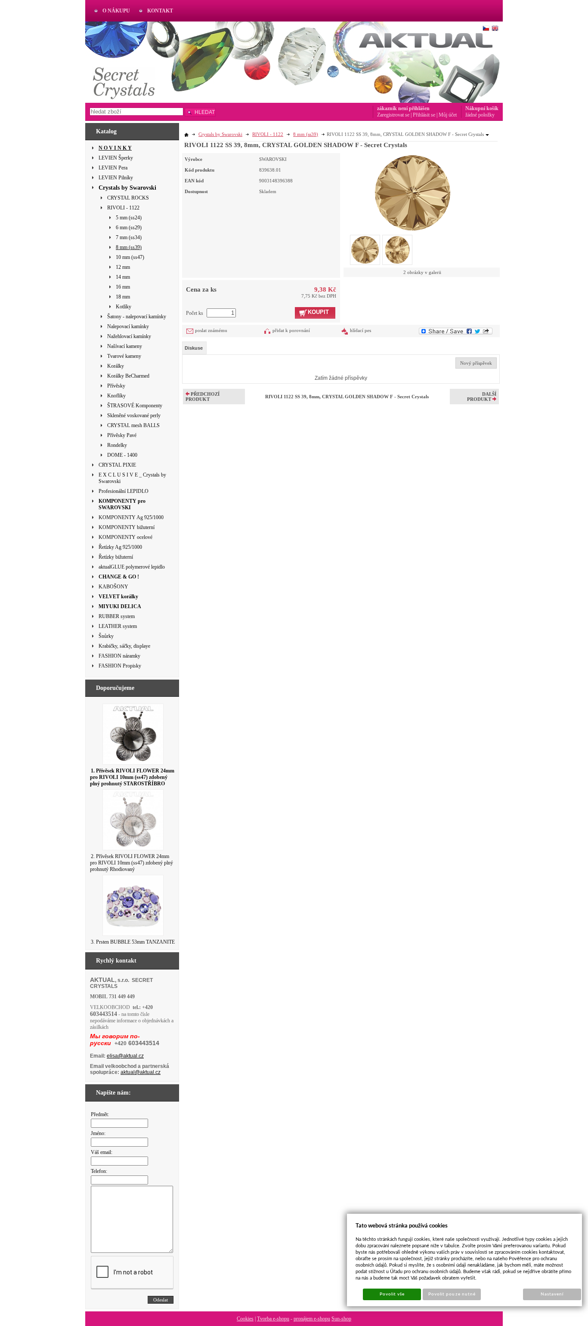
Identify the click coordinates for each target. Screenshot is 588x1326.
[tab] (194, 347)
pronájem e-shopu (312, 1319)
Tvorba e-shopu (273, 1319)
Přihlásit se (424, 115)
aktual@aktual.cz (141, 1072)
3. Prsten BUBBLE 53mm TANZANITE (133, 942)
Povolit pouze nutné (452, 1294)
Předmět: (100, 1114)
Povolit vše (392, 1294)
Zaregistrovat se (393, 115)
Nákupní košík (481, 108)
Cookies (245, 1319)
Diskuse (194, 348)
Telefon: (99, 1171)
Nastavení (552, 1294)
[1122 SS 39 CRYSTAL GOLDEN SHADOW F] (412, 192)
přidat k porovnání (291, 330)
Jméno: (98, 1133)
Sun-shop (341, 1319)
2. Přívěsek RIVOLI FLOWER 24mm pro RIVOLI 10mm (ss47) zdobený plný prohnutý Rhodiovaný (131, 862)
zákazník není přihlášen (403, 108)
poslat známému (211, 330)
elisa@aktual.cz (125, 1056)
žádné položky (480, 115)
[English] (495, 28)
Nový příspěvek (476, 363)
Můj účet (448, 115)
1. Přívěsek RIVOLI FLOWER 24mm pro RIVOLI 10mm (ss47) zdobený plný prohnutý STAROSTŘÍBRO (132, 777)
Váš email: (101, 1152)
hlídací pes (360, 330)
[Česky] (486, 28)
